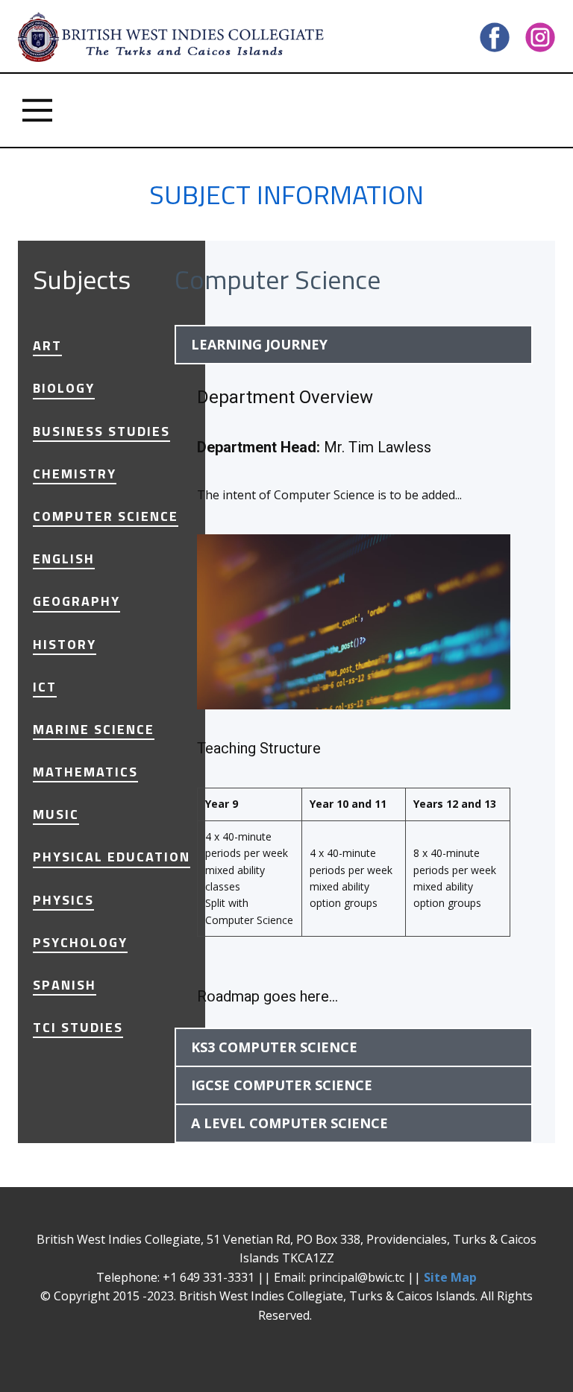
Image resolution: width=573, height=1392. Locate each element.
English (64, 559)
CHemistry (74, 474)
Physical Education (111, 857)
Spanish (64, 985)
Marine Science (93, 729)
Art (47, 345)
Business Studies (101, 431)
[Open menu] (37, 110)
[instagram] (540, 37)
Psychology (80, 942)
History (64, 644)
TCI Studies (78, 1027)
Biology (64, 388)
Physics (63, 900)
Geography (76, 601)
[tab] (354, 344)
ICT (45, 687)
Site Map (450, 1277)
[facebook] (495, 37)
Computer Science (105, 516)
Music (56, 814)
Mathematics (85, 772)
